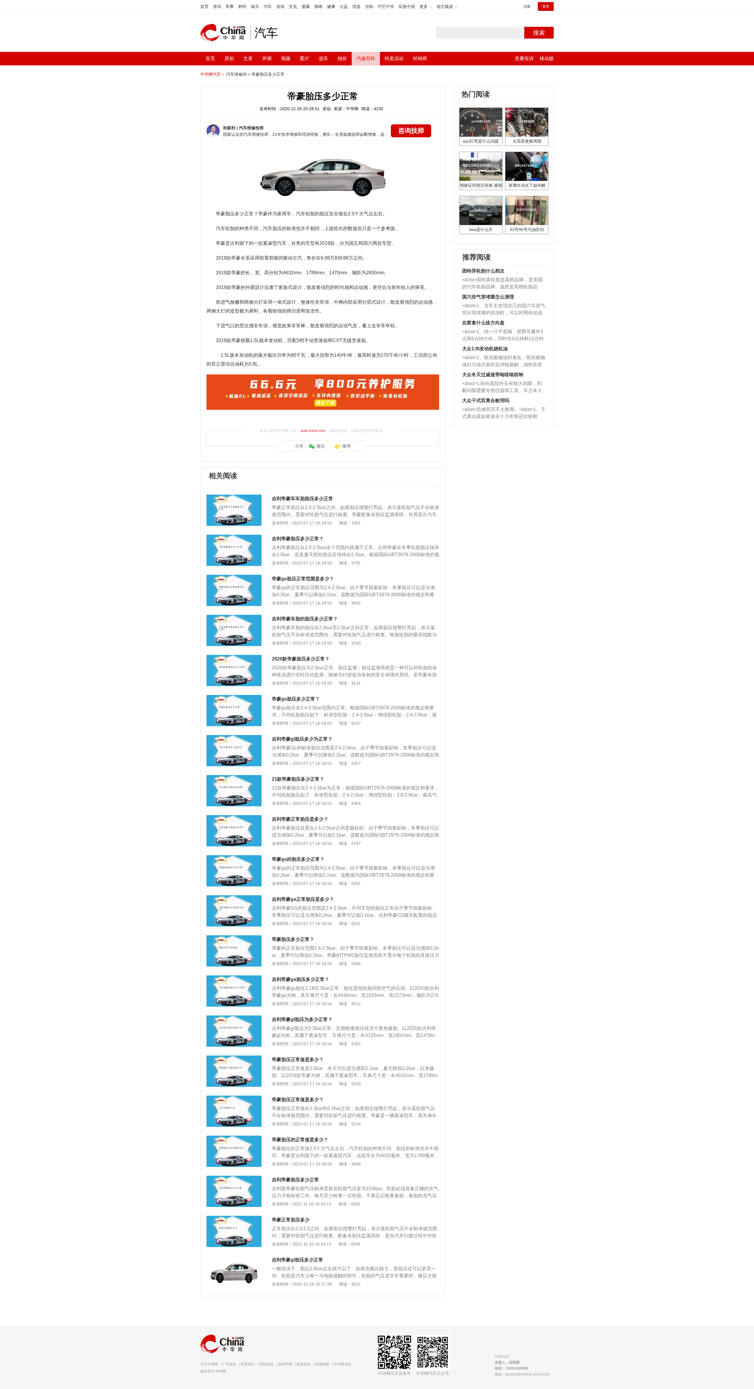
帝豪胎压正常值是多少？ (298, 1059)
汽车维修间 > (238, 74)
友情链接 (322, 1364)
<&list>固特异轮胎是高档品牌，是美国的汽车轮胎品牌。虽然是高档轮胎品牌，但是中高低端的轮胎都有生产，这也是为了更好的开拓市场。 (502, 283)
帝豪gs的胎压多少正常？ (298, 859)
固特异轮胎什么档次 (483, 270)
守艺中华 (386, 6)
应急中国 (407, 6)
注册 (526, 6)
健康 (331, 6)
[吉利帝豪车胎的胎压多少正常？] (234, 617)
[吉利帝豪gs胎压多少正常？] (234, 978)
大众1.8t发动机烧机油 (485, 348)
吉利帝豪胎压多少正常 (295, 1179)
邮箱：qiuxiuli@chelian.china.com (522, 1374)
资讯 (217, 6)
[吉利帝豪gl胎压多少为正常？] (234, 738)
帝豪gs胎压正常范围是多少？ (303, 578)
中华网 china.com (225, 32)
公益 (344, 6)
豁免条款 (304, 1364)
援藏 (306, 6)
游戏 (280, 6)
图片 (304, 58)
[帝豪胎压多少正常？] (234, 938)
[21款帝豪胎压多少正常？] (234, 778)
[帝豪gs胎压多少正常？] (234, 698)
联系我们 (248, 1364)
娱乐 (255, 6)
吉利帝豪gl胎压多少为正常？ (302, 738)
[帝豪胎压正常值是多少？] (234, 1058)
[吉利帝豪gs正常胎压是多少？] (234, 898)
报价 (342, 58)
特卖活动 (394, 58)
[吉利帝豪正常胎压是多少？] (234, 818)
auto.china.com (313, 431)
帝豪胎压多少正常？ (293, 939)
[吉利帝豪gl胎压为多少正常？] (234, 1018)
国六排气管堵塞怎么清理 (488, 296)
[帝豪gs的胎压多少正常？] (234, 858)
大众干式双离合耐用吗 (485, 400)
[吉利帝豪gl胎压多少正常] (234, 1258)
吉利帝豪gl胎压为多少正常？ (302, 1019)
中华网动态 (342, 1364)
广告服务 (229, 1364)
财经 (242, 6)
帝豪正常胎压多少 (291, 1219)
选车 (323, 58)
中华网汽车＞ (212, 74)
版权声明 (285, 1364)
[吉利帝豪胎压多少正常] (234, 1178)
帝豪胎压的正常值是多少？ (300, 1139)
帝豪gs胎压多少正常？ (296, 698)
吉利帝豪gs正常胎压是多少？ (303, 899)
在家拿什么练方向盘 (483, 322)
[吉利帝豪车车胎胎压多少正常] (234, 497)
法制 (369, 6)
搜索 (539, 32)
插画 (318, 6)
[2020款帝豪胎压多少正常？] (234, 657)
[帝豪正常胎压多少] (234, 1218)
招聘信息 (266, 1364)
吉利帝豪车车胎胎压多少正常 (302, 498)
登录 (545, 6)
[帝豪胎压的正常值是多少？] (234, 1138)
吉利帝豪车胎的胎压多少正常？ (305, 618)
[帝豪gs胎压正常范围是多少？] (234, 577)
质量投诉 (524, 58)
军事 (230, 6)
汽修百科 (365, 58)
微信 (320, 446)
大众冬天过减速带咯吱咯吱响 (492, 374)
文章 (248, 58)
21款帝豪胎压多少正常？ (298, 779)
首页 (204, 6)
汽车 (268, 6)
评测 (267, 58)
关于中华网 (209, 1364)
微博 (346, 446)
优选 (356, 6)
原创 (229, 58)
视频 (285, 58)
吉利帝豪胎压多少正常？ (298, 538)
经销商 (420, 58)
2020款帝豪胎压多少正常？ (301, 658)
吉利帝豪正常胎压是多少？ (300, 819)
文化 (293, 6)
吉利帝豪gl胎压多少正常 (297, 1259)
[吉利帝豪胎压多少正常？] (234, 537)
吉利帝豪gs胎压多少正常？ (300, 979)
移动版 (547, 58)
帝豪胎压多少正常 (268, 74)
